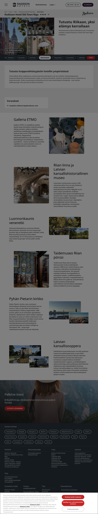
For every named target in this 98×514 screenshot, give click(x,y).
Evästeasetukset (73, 509)
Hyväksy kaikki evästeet (73, 497)
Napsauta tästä (35, 504)
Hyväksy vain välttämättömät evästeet (73, 503)
